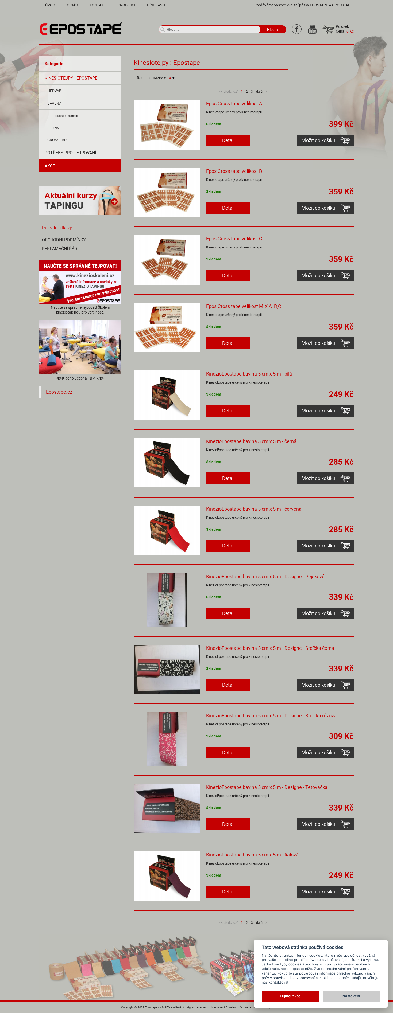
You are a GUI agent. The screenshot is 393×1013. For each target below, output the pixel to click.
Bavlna (54, 103)
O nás (72, 4)
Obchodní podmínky (64, 239)
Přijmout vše (290, 996)
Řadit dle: (150, 77)
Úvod (50, 4)
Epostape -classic (65, 116)
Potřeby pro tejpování (70, 153)
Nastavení (351, 996)
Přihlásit (156, 4)
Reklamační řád (59, 248)
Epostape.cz (59, 392)
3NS (56, 128)
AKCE (50, 166)
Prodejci (126, 4)
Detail (228, 140)
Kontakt (97, 4)
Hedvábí (55, 90)
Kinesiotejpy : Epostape (71, 78)
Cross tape (58, 139)
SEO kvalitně (172, 1007)
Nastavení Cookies (223, 1007)
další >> (261, 91)
